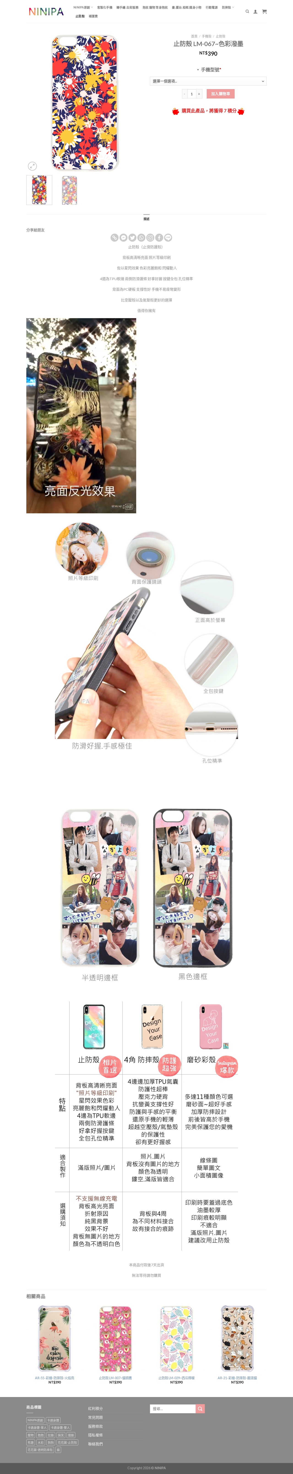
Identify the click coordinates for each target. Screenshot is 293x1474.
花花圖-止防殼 (67, 1442)
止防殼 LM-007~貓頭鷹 (115, 1378)
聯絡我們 (95, 1444)
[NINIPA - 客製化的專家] (46, 12)
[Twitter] (132, 238)
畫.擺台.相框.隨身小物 (186, 7)
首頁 (194, 36)
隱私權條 (95, 1435)
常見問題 (95, 1417)
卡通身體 (53, 1420)
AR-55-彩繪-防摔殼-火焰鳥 (54, 1378)
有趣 (31, 1442)
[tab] (147, 218)
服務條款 (95, 1426)
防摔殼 (226, 7)
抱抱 (41, 1435)
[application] (81, 415)
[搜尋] (247, 11)
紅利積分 (95, 1408)
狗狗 (51, 1442)
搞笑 (61, 1435)
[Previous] (34, 102)
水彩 (41, 1442)
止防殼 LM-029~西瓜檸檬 (176, 1378)
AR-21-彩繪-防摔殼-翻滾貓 (237, 1378)
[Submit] (200, 1408)
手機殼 (207, 36)
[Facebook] (159, 238)
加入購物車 (220, 93)
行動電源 (212, 7)
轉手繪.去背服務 (127, 7)
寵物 (31, 1435)
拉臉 (51, 1435)
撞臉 (71, 1435)
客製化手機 (104, 7)
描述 (147, 219)
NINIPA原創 (81, 7)
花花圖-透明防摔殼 (40, 1450)
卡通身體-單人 (37, 1427)
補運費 (93, 16)
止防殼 (80, 16)
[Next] (135, 102)
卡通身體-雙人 (60, 1427)
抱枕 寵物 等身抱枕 (155, 7)
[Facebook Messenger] (123, 238)
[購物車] (264, 11)
